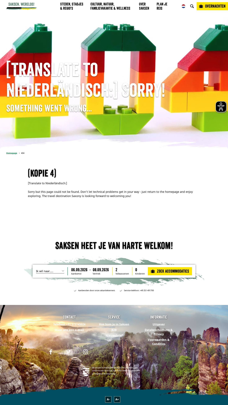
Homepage (11, 153)
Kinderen (140, 274)
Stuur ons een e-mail (69, 330)
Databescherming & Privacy (159, 332)
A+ (117, 399)
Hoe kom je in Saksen (114, 324)
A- (108, 399)
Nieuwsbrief (114, 335)
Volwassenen (122, 274)
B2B (114, 330)
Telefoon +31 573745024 (69, 324)
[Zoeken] (192, 6)
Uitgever (159, 324)
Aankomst (76, 274)
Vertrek (96, 274)
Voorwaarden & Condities (159, 342)
